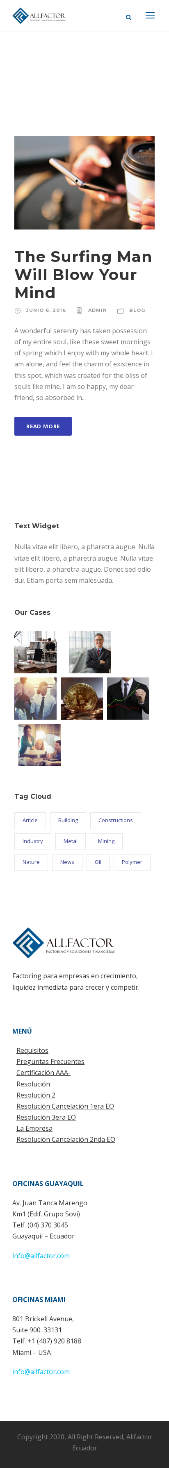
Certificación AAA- (43, 1072)
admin (97, 310)
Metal (71, 841)
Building (68, 820)
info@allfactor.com (41, 1255)
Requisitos (32, 1050)
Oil (98, 862)
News (67, 862)
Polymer (132, 862)
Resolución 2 (35, 1095)
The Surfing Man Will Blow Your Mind (83, 274)
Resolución (33, 1084)
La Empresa (34, 1128)
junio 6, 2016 (46, 310)
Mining (106, 841)
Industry (33, 841)
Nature (31, 862)
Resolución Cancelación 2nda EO (65, 1139)
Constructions (115, 820)
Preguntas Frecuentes (50, 1061)
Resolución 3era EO (46, 1117)
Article (30, 820)
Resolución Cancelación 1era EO (65, 1106)
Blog (137, 310)
